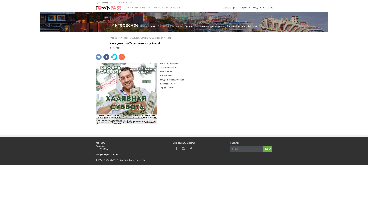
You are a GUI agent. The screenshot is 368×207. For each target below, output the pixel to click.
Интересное (173, 8)
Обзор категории (135, 8)
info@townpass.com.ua (107, 155)
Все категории (148, 26)
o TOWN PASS (155, 8)
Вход (255, 8)
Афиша (161, 26)
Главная (113, 38)
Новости (189, 26)
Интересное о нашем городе (210, 26)
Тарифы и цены (230, 8)
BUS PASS (252, 26)
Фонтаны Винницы (236, 26)
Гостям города (174, 26)
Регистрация (266, 8)
